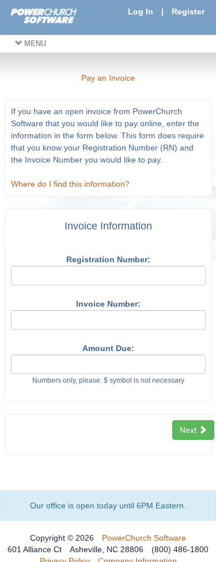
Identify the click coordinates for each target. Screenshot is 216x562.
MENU (34, 43)
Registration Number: (108, 259)
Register (188, 11)
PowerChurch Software (144, 537)
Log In (140, 11)
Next (189, 430)
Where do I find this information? (70, 183)
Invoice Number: (108, 303)
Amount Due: (108, 348)
